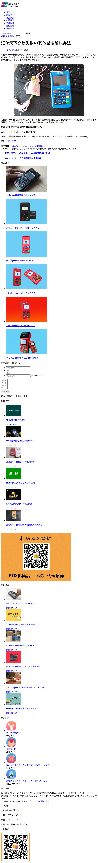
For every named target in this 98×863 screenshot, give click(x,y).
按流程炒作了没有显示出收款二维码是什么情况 (27, 765)
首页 (8, 12)
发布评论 (5, 391)
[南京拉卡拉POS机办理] (10, 8)
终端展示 (10, 20)
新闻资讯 (10, 15)
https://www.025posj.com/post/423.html (28, 146)
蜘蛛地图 (45, 801)
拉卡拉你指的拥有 (14, 733)
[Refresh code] (36, 376)
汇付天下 (12, 141)
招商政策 (10, 23)
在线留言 (10, 28)
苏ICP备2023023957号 (34, 801)
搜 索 (28, 33)
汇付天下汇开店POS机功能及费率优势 (24, 158)
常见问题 (10, 18)
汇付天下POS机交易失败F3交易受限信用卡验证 (28, 153)
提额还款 (10, 26)
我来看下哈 (11, 749)
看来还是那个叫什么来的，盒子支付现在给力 (26, 781)
